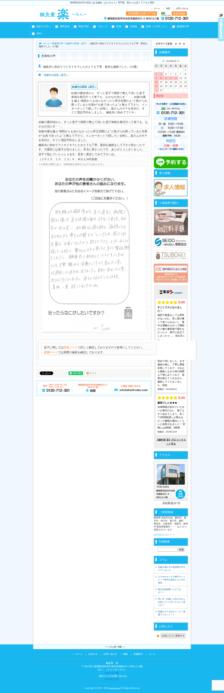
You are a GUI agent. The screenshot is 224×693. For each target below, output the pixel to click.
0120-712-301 (112, 672)
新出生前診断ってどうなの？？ (169, 591)
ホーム (157, 8)
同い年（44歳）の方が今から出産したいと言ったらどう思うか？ (171, 602)
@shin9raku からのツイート (164, 535)
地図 (168, 8)
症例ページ (51, 352)
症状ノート (70, 347)
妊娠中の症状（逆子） (56, 74)
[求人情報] (171, 196)
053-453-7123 (112, 679)
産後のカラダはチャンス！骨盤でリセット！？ (171, 613)
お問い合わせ (182, 8)
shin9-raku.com (114, 688)
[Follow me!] (221, 39)
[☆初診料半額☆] (171, 222)
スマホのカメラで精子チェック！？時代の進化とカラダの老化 (171, 579)
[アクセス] (171, 481)
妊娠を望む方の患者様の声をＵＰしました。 (171, 568)
